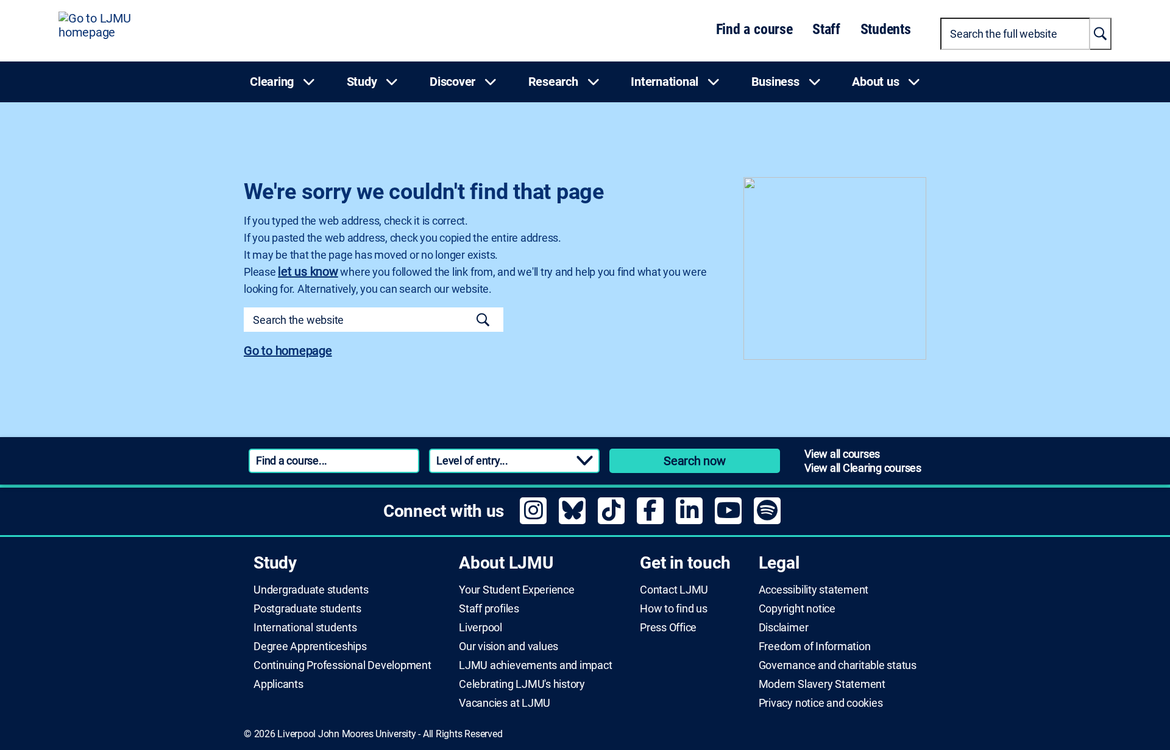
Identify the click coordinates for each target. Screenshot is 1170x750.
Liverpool (480, 628)
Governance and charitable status (837, 665)
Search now (695, 461)
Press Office (668, 628)
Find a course (754, 29)
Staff (826, 29)
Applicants (278, 684)
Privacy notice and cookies (821, 703)
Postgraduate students (307, 609)
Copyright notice (797, 609)
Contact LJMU (674, 590)
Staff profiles (489, 609)
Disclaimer (784, 628)
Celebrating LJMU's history (522, 684)
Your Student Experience (516, 590)
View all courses (842, 453)
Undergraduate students (311, 590)
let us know (308, 271)
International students (305, 628)
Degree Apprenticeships (310, 646)
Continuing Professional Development (342, 665)
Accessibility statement (813, 590)
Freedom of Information (815, 646)
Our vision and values (508, 646)
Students (885, 29)
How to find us (673, 609)
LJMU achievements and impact (535, 665)
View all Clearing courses (862, 467)
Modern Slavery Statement (822, 684)
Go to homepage (288, 350)
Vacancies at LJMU (504, 703)
